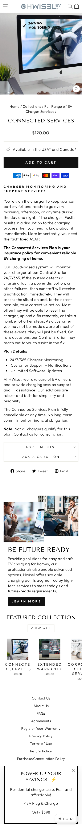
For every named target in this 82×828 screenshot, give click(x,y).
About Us (41, 705)
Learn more (26, 601)
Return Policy (41, 751)
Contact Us (41, 698)
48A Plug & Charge (41, 803)
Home (14, 106)
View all (41, 628)
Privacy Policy (41, 736)
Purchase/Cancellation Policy (41, 758)
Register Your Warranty (41, 728)
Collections (32, 106)
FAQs (41, 713)
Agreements (41, 447)
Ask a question (41, 457)
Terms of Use (41, 743)
